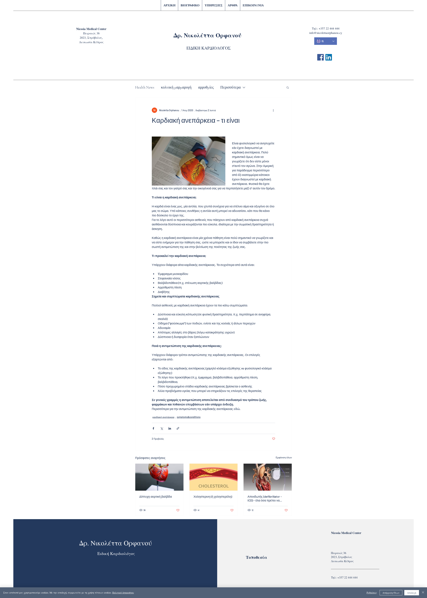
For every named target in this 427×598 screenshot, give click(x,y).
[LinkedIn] (328, 57)
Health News (144, 87)
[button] (287, 87)
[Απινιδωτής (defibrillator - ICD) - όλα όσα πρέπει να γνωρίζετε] (268, 477)
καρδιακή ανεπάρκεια (163, 417)
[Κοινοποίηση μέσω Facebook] (153, 428)
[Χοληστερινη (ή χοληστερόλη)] (213, 477)
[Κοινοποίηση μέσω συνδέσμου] (177, 428)
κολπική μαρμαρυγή (176, 87)
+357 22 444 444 (329, 28)
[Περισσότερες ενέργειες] (273, 110)
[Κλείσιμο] (423, 592)
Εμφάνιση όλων (284, 457)
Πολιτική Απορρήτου (123, 592)
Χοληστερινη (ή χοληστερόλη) (212, 496)
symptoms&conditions (188, 417)
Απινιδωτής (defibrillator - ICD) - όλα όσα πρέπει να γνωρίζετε (265, 498)
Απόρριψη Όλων (390, 592)
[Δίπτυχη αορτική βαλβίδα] (159, 477)
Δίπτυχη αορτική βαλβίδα (155, 496)
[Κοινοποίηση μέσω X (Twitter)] (161, 428)
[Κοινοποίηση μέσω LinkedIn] (169, 428)
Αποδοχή (411, 592)
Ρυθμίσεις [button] (372, 592)
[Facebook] (320, 57)
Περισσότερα (230, 87)
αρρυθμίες (206, 87)
